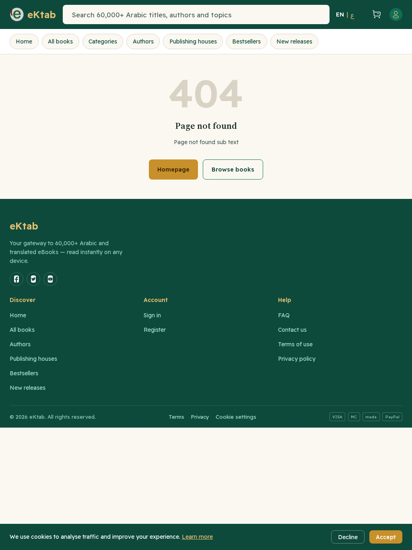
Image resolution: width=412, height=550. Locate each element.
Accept (386, 537)
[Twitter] (33, 279)
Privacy (200, 417)
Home (24, 41)
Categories (103, 41)
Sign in (152, 315)
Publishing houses (193, 41)
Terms (176, 417)
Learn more (197, 536)
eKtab (24, 226)
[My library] (362, 14)
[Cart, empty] (376, 15)
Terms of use (295, 344)
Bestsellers (246, 41)
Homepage (173, 169)
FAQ (284, 315)
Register (155, 329)
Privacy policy (296, 358)
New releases (294, 41)
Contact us (292, 329)
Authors (143, 41)
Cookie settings (236, 417)
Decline (348, 537)
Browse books (233, 169)
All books (60, 41)
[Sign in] (395, 14)
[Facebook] (16, 279)
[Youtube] (50, 279)
